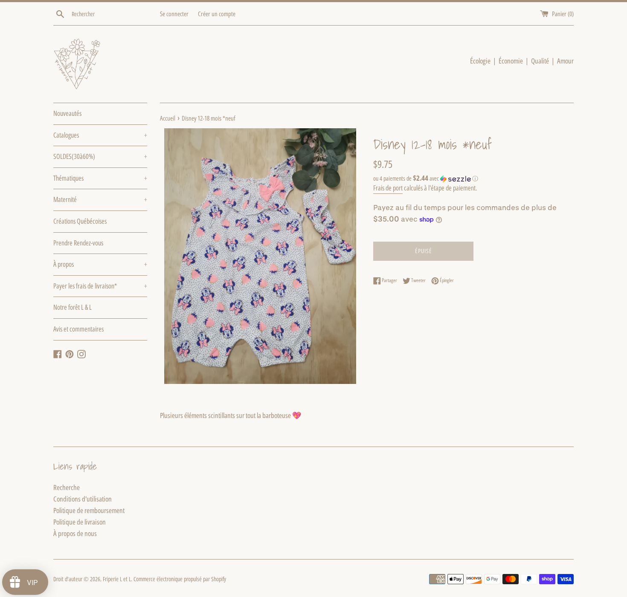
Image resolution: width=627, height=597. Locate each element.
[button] (473, 178)
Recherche (66, 487)
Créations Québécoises (80, 221)
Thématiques (100, 178)
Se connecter (174, 13)
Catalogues (100, 135)
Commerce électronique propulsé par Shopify (180, 579)
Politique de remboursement (89, 510)
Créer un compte (216, 13)
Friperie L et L (117, 579)
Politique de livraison (79, 522)
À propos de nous (75, 533)
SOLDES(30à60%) (100, 156)
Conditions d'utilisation (82, 499)
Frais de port (388, 188)
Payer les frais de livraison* (100, 286)
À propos (100, 264)
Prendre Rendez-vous (78, 243)
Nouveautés (67, 113)
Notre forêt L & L (72, 307)
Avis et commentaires (78, 329)
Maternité (100, 199)
